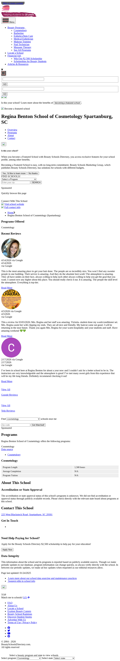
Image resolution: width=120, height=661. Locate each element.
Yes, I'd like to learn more (13, 173)
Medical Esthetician (23, 39)
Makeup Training (22, 41)
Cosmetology (20, 30)
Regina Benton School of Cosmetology (42, 116)
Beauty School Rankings (20, 614)
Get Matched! (38, 425)
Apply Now (7, 549)
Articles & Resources (18, 64)
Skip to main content (13, 3)
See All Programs (22, 50)
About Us (12, 605)
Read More (6, 287)
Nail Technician (21, 44)
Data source (7, 449)
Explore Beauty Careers (19, 611)
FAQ (10, 602)
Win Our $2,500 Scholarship (28, 58)
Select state (47, 658)
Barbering (19, 33)
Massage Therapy (22, 47)
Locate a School (15, 53)
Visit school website (14, 204)
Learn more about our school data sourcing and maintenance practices (42, 578)
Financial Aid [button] (14, 55)
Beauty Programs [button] (16, 27)
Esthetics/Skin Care (23, 36)
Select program (8, 658)
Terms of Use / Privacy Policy (22, 622)
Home (11, 212)
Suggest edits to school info (21, 581)
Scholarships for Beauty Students (30, 61)
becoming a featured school (67, 103)
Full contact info (12, 207)
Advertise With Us (17, 619)
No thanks (33, 173)
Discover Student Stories (20, 617)
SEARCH (36, 182)
